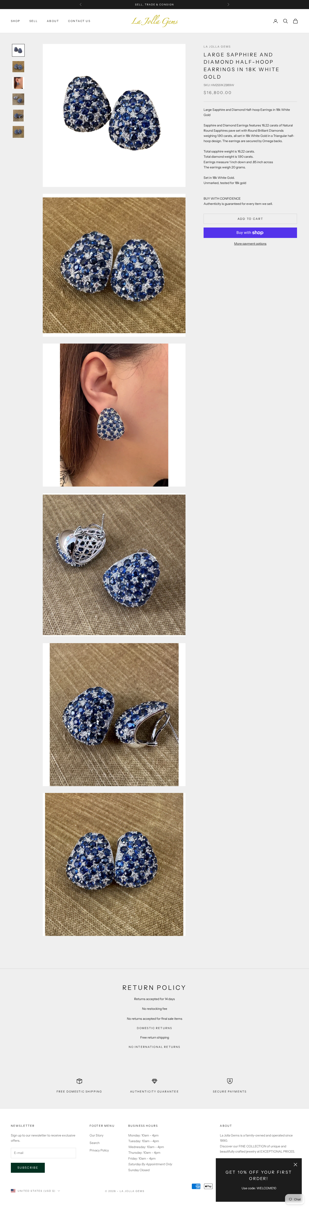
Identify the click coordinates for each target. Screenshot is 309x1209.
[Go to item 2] (18, 66)
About (53, 21)
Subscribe (27, 1167)
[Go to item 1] (18, 50)
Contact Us (79, 21)
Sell (33, 21)
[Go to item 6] (18, 132)
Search (95, 1143)
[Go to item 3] (18, 83)
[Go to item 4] (18, 99)
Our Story (96, 1135)
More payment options (250, 244)
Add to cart (250, 218)
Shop (15, 21)
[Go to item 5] (18, 115)
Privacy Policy (99, 1150)
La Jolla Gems (217, 46)
